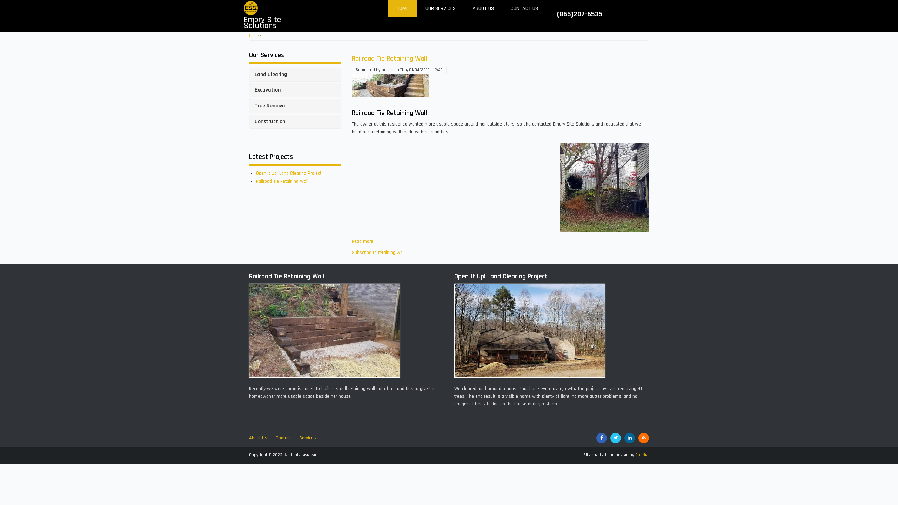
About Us (483, 8)
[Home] (251, 8)
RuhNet (642, 455)
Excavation (268, 90)
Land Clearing (271, 74)
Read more (362, 241)
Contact (283, 438)
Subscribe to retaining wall (378, 252)
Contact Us (524, 8)
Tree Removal (271, 105)
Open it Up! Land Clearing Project (288, 173)
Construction (270, 121)
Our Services (440, 8)
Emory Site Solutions (262, 22)
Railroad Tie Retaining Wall (282, 181)
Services (307, 438)
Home (403, 8)
